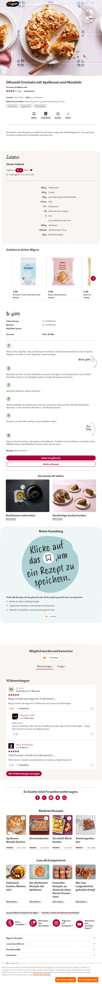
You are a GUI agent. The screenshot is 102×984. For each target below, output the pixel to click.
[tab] (51, 938)
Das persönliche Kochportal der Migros (22, 912)
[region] (51, 974)
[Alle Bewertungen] (11, 91)
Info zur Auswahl (31, 170)
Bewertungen (44, 666)
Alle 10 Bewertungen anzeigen (24, 773)
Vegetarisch (26, 106)
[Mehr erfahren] (27, 517)
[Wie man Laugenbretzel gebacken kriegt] (86, 884)
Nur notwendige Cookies (88, 979)
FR (13, 963)
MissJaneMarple (24, 744)
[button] (11, 689)
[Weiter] (93, 278)
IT (17, 963)
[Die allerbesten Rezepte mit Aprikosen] (39, 884)
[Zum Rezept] (16, 832)
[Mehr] (92, 708)
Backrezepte (40, 106)
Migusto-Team (27, 715)
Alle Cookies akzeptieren (66, 979)
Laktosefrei (12, 106)
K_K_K (19, 688)
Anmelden (53, 616)
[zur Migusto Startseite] (12, 2)
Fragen (61, 666)
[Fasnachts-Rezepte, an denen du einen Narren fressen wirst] (62, 884)
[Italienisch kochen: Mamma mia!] (16, 884)
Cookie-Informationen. (42, 974)
